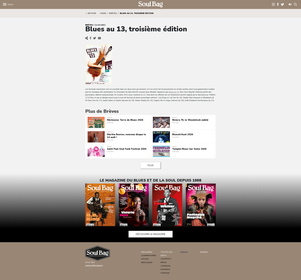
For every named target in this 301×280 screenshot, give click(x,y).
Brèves (113, 13)
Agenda (204, 252)
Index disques (146, 263)
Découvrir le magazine (150, 234)
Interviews (165, 269)
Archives (145, 259)
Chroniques (165, 266)
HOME (103, 13)
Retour (91, 13)
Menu (10, 4)
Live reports (166, 259)
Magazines (146, 252)
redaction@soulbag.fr (94, 265)
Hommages (165, 273)
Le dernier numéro (148, 256)
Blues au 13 (174, 92)
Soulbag (150, 4)
